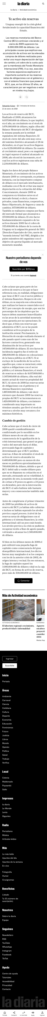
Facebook (6, 954)
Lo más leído (8, 854)
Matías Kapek (41, 640)
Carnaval (6, 700)
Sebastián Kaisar (8, 106)
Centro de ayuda (10, 973)
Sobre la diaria (9, 916)
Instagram (7, 951)
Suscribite (9, 665)
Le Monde (7, 808)
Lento (4, 812)
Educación (7, 723)
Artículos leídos (9, 839)
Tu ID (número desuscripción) (10, 899)
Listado (5, 894)
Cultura (5, 712)
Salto (4, 789)
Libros (5, 739)
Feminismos (7, 727)
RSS (4, 939)
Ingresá (33, 275)
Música (5, 835)
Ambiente (6, 696)
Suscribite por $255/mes (23, 269)
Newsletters (7, 935)
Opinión (5, 747)
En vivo (5, 866)
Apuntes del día (9, 858)
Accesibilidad (8, 981)
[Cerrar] (43, 255)
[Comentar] (26, 97)
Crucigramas (8, 880)
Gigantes (6, 816)
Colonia (5, 778)
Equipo (5, 920)
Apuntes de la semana (12, 862)
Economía (6, 720)
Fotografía (7, 872)
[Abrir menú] (4, 4)
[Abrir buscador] (43, 3)
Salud (5, 755)
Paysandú (6, 785)
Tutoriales (6, 977)
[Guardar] (20, 97)
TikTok (5, 958)
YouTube (6, 943)
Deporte (6, 716)
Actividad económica (28, 10)
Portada (6, 681)
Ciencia (5, 704)
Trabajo (5, 759)
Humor (5, 876)
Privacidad (7, 985)
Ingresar (10, 658)
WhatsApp (7, 947)
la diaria (13, 10)
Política (5, 751)
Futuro (5, 731)
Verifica (5, 762)
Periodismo (7, 831)
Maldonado (7, 781)
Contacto (6, 989)
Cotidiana (6, 708)
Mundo (5, 743)
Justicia (5, 735)
